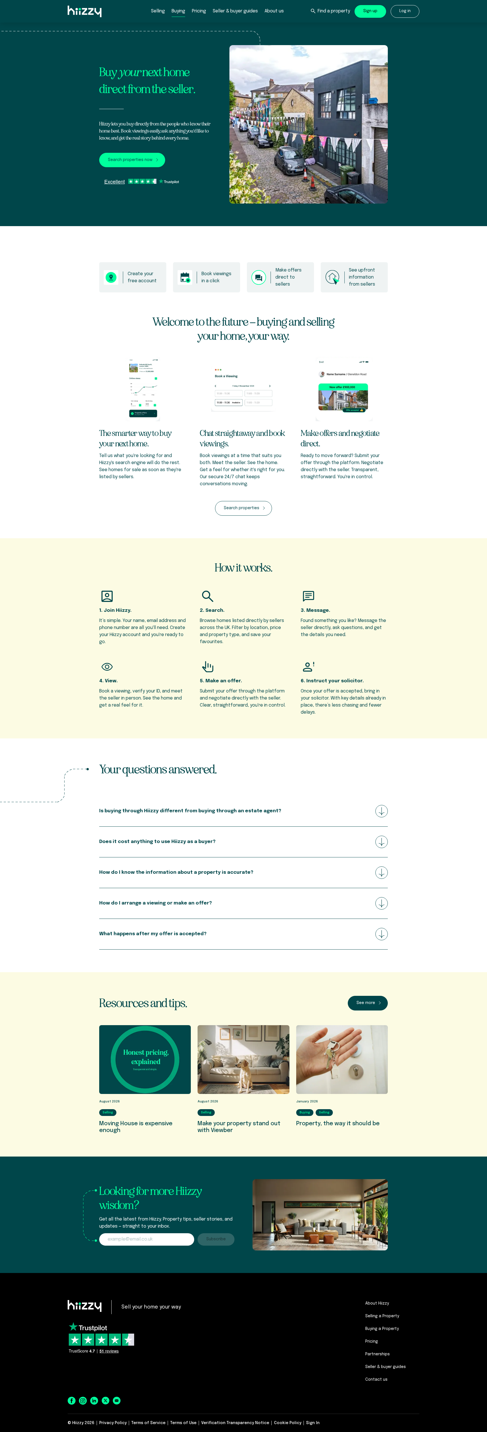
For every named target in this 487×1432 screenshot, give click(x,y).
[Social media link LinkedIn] (94, 1401)
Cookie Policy (287, 1423)
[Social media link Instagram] (83, 1401)
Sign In (313, 1423)
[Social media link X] (105, 1400)
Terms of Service (148, 1423)
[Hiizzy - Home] (84, 1306)
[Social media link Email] (117, 1401)
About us (274, 11)
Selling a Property (382, 1316)
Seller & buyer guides (235, 11)
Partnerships (377, 1354)
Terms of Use (183, 1423)
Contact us (376, 1380)
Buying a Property (382, 1329)
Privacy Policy (113, 1423)
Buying (178, 11)
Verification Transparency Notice (235, 1423)
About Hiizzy (377, 1303)
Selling (158, 11)
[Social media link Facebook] (72, 1401)
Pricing (199, 11)
